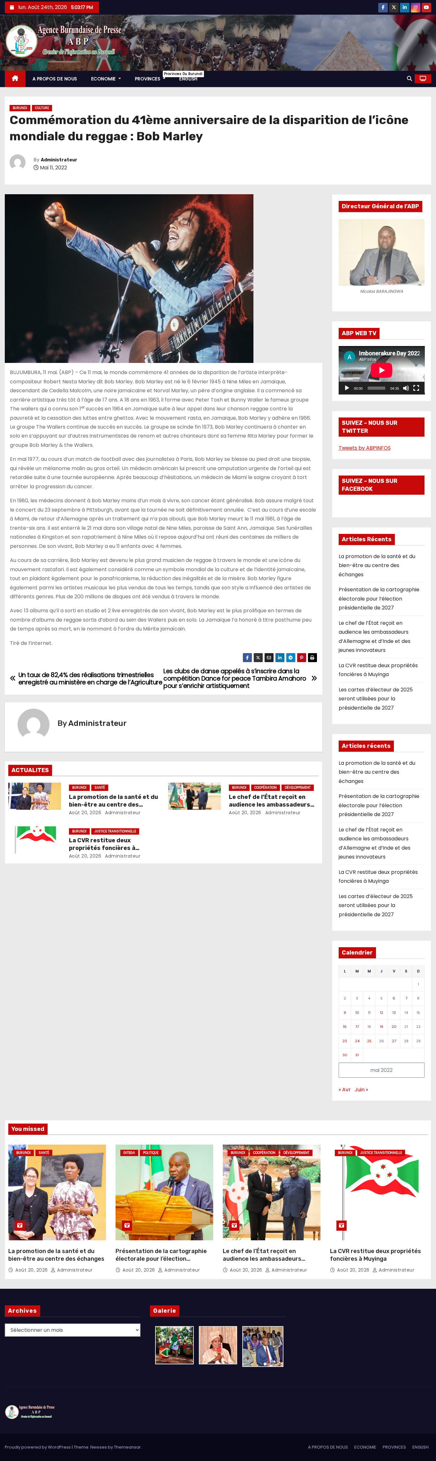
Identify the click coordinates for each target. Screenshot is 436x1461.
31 (357, 1055)
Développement (298, 787)
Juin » (361, 1089)
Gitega (129, 1152)
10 (357, 1012)
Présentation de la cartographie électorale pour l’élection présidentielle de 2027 (379, 598)
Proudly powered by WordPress (38, 1447)
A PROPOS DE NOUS (55, 79)
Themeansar (127, 1447)
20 (394, 1026)
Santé (99, 787)
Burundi (20, 108)
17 (357, 1026)
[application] (382, 370)
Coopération (265, 787)
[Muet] (406, 388)
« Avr (345, 1089)
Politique (150, 1152)
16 (345, 1026)
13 (394, 1012)
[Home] (15, 79)
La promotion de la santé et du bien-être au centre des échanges (113, 804)
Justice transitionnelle (115, 831)
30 (344, 1055)
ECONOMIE (104, 79)
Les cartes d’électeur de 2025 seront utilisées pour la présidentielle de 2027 (376, 699)
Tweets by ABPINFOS (365, 448)
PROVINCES (154, 76)
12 (381, 1012)
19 (381, 1026)
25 (369, 1041)
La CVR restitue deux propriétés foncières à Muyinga (102, 848)
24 (357, 1041)
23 (344, 1041)
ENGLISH (188, 79)
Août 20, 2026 (85, 812)
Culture (42, 108)
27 (394, 1041)
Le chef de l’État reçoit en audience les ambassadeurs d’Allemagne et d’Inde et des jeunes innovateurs (262, 1263)
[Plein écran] (416, 388)
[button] (409, 78)
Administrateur (59, 160)
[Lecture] (347, 388)
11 (369, 1012)
